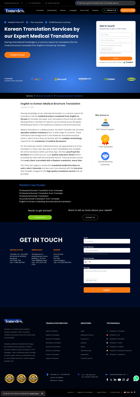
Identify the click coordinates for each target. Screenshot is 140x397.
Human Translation (52, 354)
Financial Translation (53, 339)
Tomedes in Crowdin (117, 347)
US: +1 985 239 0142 (34, 3)
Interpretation (52, 10)
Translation (40, 10)
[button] (86, 262)
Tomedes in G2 (115, 335)
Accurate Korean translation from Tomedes (39, 198)
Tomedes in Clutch (116, 343)
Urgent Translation (52, 358)
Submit (115, 58)
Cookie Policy (34, 393)
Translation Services (57, 323)
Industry (63, 10)
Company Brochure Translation (69, 96)
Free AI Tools (84, 10)
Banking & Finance (87, 335)
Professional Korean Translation (33, 196)
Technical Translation (53, 347)
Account (70, 392)
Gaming (83, 343)
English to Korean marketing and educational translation (45, 201)
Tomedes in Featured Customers (121, 350)
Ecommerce (85, 339)
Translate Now (128, 10)
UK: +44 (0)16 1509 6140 (52, 3)
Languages (73, 10)
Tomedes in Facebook (117, 339)
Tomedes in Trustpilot (117, 331)
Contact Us (90, 217)
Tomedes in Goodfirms (117, 354)
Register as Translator (85, 392)
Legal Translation (52, 331)
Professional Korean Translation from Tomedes (41, 190)
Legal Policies (101, 392)
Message (90, 274)
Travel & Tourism (86, 358)
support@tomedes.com (11, 3)
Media (83, 347)
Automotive (85, 354)
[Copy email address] (22, 3)
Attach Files (108, 49)
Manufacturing (86, 350)
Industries (86, 323)
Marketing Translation (53, 343)
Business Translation (53, 350)
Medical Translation (44, 96)
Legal (82, 331)
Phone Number (89, 258)
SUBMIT (106, 290)
